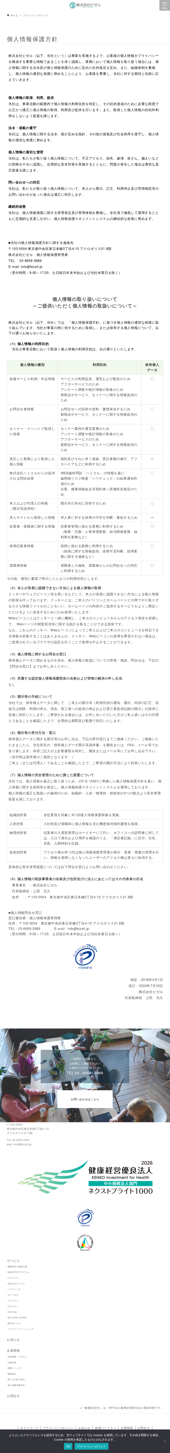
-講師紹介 (11, 1373)
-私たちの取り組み (16, 1379)
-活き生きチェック (16, 1283)
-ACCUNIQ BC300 (17, 1317)
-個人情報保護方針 (16, 1385)
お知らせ (13, 1339)
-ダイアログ (13, 1295)
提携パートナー (105, 1428)
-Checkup (12, 1311)
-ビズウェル (13, 1277)
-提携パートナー (15, 1368)
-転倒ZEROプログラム (18, 1272)
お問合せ (13, 1395)
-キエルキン (13, 1306)
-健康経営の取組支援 (17, 1266)
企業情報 (13, 1350)
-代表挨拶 (11, 1362)
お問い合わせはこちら (85, 1099)
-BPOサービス (14, 1323)
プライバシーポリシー (58, 1428)
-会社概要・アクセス (17, 1356)
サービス (13, 1260)
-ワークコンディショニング (20, 1328)
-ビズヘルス (13, 1300)
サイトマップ (29, 1428)
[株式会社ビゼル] (85, 5)
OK (68, 1446)
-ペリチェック (14, 1289)
